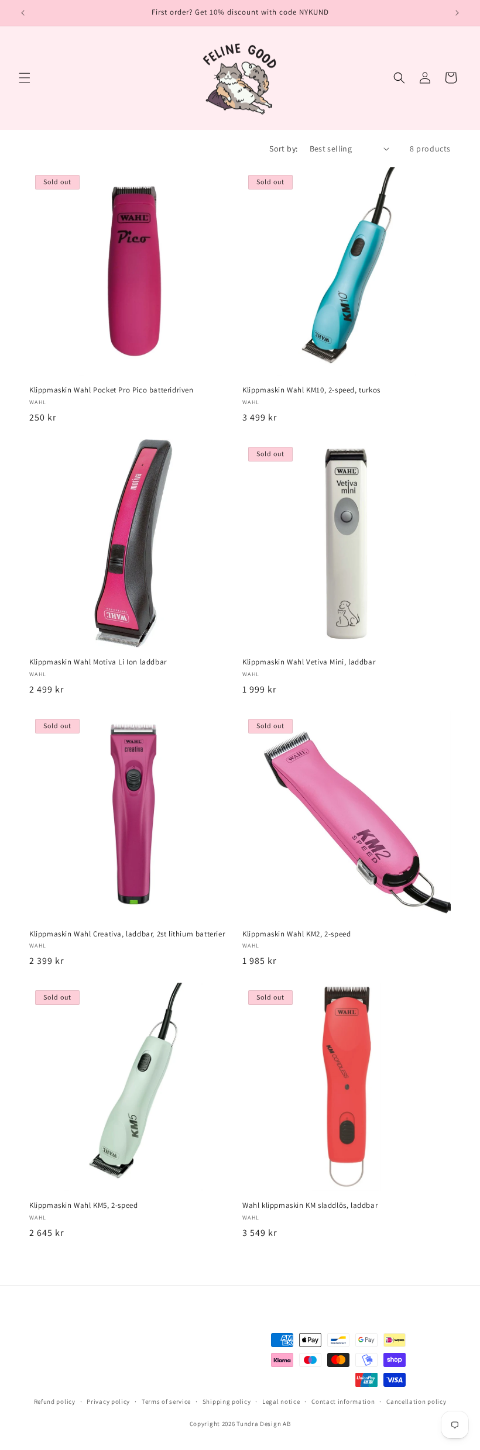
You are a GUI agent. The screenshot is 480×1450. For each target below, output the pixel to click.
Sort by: (283, 148)
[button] (24, 78)
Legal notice (281, 1401)
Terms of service (166, 1401)
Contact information (343, 1401)
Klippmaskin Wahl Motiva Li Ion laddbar (98, 662)
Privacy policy (108, 1401)
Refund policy (55, 1401)
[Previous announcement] (23, 13)
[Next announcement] (457, 13)
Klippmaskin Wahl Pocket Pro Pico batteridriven (111, 390)
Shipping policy (227, 1401)
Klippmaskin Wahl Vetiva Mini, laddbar (308, 662)
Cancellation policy (416, 1401)
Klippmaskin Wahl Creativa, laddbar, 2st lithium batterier (127, 934)
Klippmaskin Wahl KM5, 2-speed (83, 1205)
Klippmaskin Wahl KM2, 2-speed (296, 934)
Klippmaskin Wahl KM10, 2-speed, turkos (311, 390)
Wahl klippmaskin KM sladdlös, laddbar (310, 1205)
